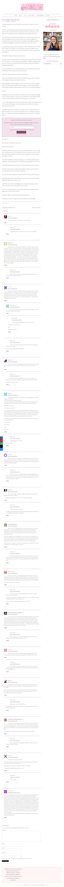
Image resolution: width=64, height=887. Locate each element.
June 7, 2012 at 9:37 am (12, 288)
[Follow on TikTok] (58, 26)
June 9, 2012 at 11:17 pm (15, 664)
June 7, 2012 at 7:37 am (12, 244)
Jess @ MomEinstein (12, 524)
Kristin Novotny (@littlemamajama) (14, 719)
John (9, 680)
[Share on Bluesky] (1, 449)
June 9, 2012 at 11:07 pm (15, 271)
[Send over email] (1, 443)
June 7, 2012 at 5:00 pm (12, 526)
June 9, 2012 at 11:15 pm (15, 591)
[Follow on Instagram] (52, 26)
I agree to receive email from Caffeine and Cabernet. (22, 129)
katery (9, 360)
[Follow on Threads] (55, 26)
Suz (8, 216)
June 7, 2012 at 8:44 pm (12, 614)
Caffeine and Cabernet (32, 6)
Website (3, 852)
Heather (9, 242)
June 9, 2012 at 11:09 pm (17, 320)
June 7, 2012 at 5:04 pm (12, 573)
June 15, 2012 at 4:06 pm (15, 777)
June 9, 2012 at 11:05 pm (15, 229)
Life (6, 203)
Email (3, 848)
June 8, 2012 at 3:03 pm (12, 682)
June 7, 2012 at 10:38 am (13, 395)
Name (3, 843)
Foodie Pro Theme (27, 885)
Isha (9, 393)
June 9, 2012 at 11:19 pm (15, 740)
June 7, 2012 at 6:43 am (12, 217)
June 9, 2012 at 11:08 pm (15, 342)
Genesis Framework (36, 885)
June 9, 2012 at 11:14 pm (15, 553)
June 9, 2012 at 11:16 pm (15, 634)
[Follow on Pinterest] (49, 26)
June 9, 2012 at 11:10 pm (15, 375)
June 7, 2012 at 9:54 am (12, 361)
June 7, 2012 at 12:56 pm (15, 307)
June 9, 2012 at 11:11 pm (15, 438)
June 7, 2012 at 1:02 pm (12, 456)
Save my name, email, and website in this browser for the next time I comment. (17, 858)
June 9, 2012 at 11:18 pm (15, 701)
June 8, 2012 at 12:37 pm (13, 651)
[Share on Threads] (1, 446)
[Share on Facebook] (1, 437)
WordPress (42, 885)
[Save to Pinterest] (1, 440)
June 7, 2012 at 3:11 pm (12, 491)
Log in (46, 885)
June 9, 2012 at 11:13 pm (15, 506)
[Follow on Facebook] (46, 26)
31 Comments (13, 21)
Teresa (9, 489)
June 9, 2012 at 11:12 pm (15, 471)
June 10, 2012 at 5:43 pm (13, 757)
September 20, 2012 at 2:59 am (14, 792)
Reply (5, 222)
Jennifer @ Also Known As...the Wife (15, 612)
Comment (4, 830)
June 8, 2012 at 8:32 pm (12, 720)
